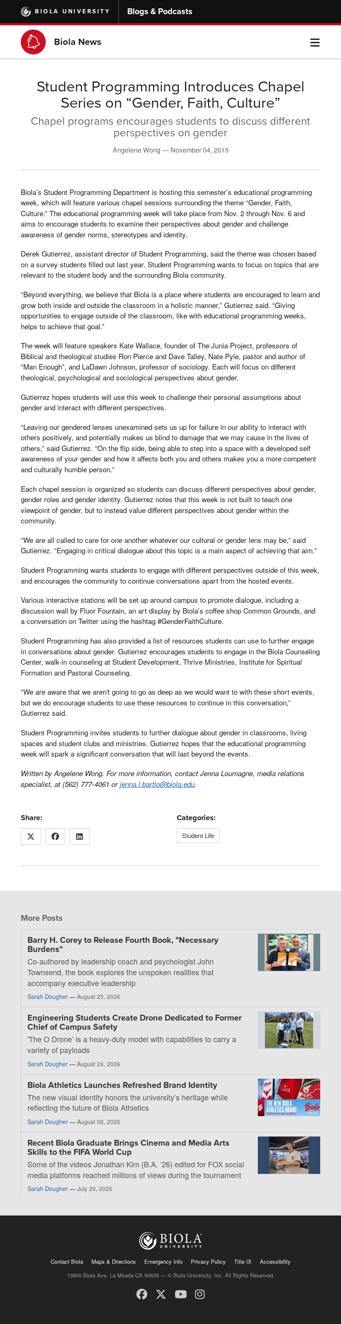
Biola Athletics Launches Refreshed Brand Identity (122, 1085)
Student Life (198, 835)
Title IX (243, 1261)
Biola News (77, 42)
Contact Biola (67, 1261)
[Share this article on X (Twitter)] (31, 836)
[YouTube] (181, 1293)
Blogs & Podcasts (160, 12)
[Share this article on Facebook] (55, 836)
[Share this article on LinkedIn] (79, 836)
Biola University (72, 11)
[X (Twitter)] (161, 1293)
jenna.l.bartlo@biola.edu (157, 784)
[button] (315, 42)
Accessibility (275, 1261)
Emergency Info (163, 1261)
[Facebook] (141, 1293)
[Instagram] (200, 1293)
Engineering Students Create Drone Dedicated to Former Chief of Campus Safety (134, 1022)
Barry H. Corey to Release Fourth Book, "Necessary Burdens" (122, 944)
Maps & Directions (113, 1261)
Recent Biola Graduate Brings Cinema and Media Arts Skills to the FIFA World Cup (128, 1147)
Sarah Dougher (47, 996)
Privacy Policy (208, 1261)
